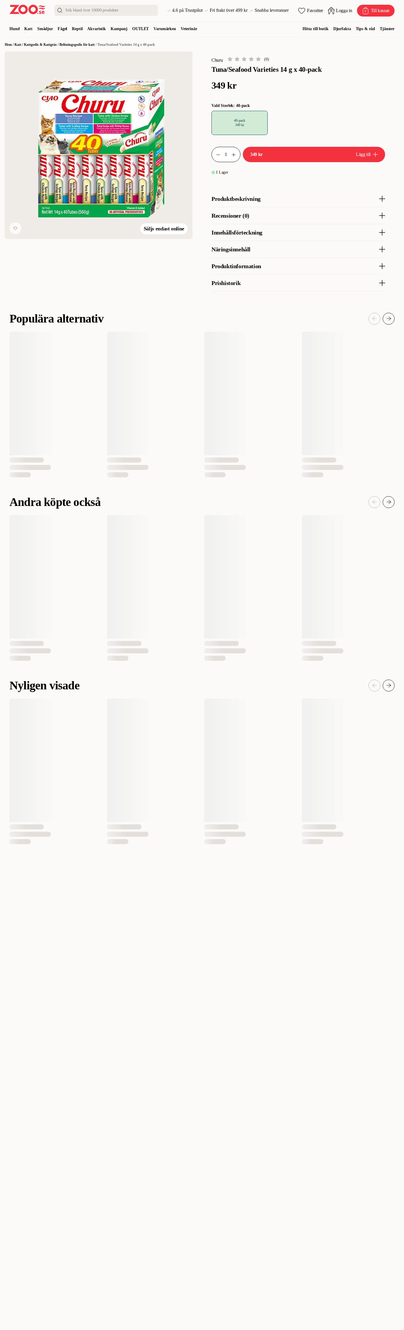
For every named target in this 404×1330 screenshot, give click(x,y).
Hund (14, 29)
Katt (28, 29)
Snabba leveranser (272, 10)
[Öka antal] (216, 154)
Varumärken (164, 29)
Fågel (62, 29)
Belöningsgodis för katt (77, 45)
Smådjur (45, 29)
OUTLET (140, 29)
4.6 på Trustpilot (187, 10)
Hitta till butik (316, 29)
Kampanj (119, 29)
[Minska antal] (236, 154)
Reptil (77, 29)
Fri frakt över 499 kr (229, 10)
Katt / (19, 45)
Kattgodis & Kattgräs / (41, 45)
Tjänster (387, 29)
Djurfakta (342, 29)
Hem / (9, 45)
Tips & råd (365, 29)
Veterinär (189, 29)
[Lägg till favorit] (15, 228)
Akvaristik (96, 29)
